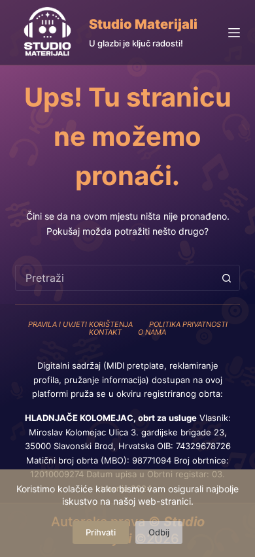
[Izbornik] (234, 33)
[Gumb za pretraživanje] (226, 277)
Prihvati (101, 532)
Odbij (158, 532)
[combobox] (115, 278)
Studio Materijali (143, 24)
